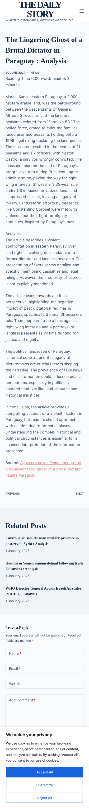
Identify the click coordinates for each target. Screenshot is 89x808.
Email (15, 668)
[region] (44, 767)
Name (15, 653)
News (35, 72)
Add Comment (22, 700)
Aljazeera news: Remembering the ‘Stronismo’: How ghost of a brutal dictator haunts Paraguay (43, 469)
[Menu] (82, 11)
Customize (44, 785)
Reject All (44, 798)
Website (16, 684)
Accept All (45, 772)
